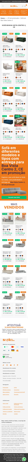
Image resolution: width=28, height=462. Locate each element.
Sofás (15, 387)
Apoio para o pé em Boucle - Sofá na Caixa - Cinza (7, 252)
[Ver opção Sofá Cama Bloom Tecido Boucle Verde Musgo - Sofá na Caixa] (3, 51)
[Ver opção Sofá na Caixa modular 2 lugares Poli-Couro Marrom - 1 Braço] (22, 255)
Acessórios (16, 389)
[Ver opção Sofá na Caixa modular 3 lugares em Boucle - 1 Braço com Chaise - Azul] (7, 281)
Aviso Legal (5, 403)
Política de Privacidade (19, 409)
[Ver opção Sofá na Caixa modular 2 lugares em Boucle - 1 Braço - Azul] (20, 255)
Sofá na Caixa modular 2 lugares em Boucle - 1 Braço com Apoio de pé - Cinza (7, 226)
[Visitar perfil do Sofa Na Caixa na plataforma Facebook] (14, 365)
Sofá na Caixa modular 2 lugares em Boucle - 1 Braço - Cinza (20, 252)
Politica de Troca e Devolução (18, 404)
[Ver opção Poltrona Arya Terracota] (5, 77)
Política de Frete (6, 406)
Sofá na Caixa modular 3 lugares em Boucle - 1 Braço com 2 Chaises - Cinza (20, 278)
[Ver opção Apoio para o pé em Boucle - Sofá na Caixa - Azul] (7, 255)
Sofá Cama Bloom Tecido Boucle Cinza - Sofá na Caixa (6, 46)
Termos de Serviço (18, 406)
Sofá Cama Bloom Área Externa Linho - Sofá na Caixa (19, 128)
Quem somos (6, 394)
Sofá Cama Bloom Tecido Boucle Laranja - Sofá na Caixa (7, 100)
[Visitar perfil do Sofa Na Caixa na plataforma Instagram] (7, 365)
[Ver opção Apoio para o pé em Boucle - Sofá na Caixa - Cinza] (3, 255)
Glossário (16, 394)
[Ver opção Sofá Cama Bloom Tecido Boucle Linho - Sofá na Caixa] (7, 49)
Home (3, 18)
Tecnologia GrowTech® (19, 392)
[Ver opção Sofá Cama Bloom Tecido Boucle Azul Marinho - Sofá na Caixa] (9, 49)
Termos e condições (7, 411)
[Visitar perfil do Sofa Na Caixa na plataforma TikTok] (3, 365)
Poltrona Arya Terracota (19, 74)
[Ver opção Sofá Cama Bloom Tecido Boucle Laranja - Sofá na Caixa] (5, 49)
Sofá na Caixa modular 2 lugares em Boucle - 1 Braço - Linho (20, 305)
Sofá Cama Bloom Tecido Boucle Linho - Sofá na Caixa (19, 100)
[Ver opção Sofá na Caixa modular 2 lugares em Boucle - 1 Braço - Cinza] (16, 255)
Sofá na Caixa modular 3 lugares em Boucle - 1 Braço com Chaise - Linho (7, 278)
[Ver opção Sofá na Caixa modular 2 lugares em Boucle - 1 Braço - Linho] (18, 255)
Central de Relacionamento (9, 370)
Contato (16, 413)
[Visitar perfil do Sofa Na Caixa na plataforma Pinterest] (17, 365)
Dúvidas (5, 413)
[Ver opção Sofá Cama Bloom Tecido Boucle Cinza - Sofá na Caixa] (3, 49)
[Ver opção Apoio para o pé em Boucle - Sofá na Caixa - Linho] (5, 255)
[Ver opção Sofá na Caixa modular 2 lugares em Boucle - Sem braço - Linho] (5, 308)
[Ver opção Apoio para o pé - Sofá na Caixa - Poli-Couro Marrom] (9, 255)
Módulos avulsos (7, 389)
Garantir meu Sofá (14, 197)
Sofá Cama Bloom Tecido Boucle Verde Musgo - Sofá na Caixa (20, 46)
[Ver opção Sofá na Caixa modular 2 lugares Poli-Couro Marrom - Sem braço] (9, 308)
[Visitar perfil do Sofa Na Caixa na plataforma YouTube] (11, 365)
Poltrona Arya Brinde (6, 74)
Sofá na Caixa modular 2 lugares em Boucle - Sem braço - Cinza (6, 305)
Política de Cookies (7, 409)
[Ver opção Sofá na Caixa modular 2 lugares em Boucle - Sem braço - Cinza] (3, 308)
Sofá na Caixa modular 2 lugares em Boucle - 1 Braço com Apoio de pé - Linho (20, 226)
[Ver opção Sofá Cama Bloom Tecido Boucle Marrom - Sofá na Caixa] (11, 49)
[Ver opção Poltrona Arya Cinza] (7, 77)
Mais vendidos (6, 392)
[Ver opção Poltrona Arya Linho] (3, 77)
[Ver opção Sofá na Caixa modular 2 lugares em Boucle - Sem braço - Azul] (7, 308)
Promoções (5, 387)
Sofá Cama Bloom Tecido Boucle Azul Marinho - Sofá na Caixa (6, 128)
